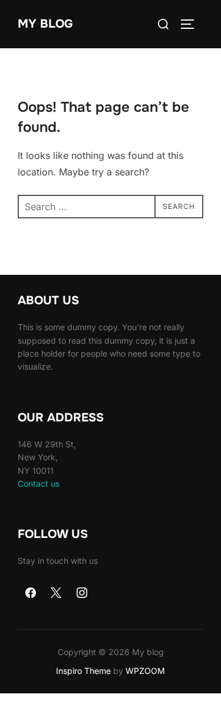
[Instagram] (82, 593)
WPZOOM (145, 671)
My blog (45, 23)
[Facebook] (31, 593)
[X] (57, 593)
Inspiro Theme (83, 671)
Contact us (39, 484)
